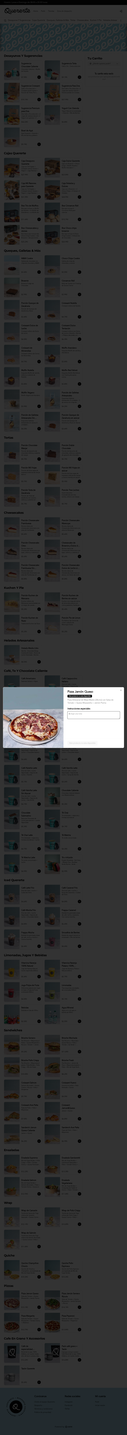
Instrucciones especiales (78, 708)
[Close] (121, 690)
